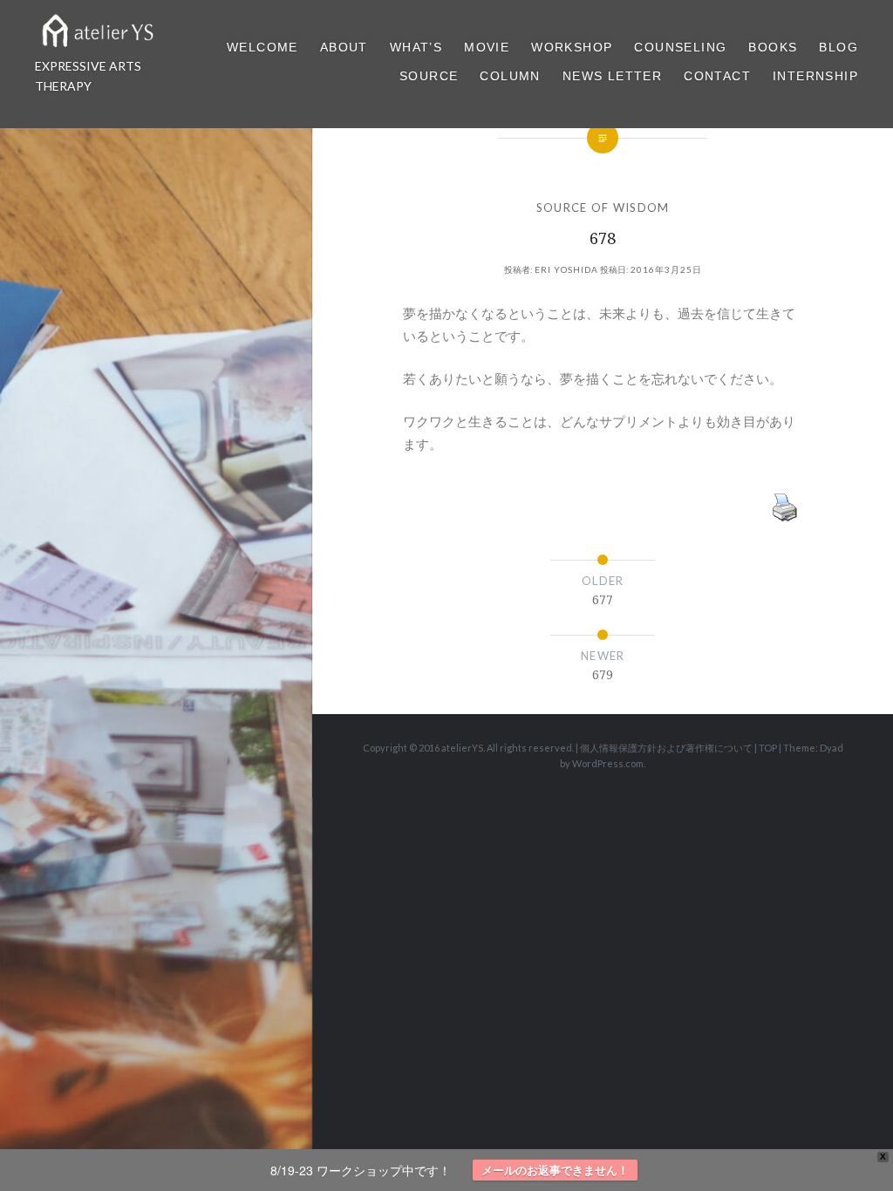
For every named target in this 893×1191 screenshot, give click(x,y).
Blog (838, 47)
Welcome (262, 47)
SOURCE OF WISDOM (603, 207)
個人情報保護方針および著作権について (666, 747)
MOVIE (486, 47)
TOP (768, 747)
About (344, 47)
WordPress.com (608, 763)
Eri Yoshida (566, 269)
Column (510, 76)
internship (815, 76)
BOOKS (772, 47)
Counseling (680, 47)
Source (428, 76)
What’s (416, 47)
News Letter (612, 76)
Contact (717, 76)
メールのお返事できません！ (555, 1169)
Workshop (571, 47)
